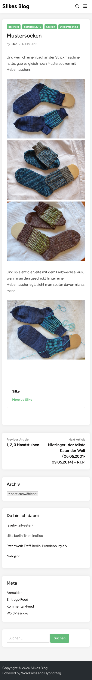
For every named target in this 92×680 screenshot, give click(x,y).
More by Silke (22, 400)
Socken (50, 26)
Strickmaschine (69, 26)
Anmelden (14, 593)
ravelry (12, 525)
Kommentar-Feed (20, 606)
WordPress (29, 673)
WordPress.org (17, 613)
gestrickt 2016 (32, 26)
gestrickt (13, 26)
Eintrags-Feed (17, 599)
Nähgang (13, 556)
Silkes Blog (16, 6)
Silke (14, 44)
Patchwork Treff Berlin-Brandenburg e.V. (37, 546)
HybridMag (52, 673)
